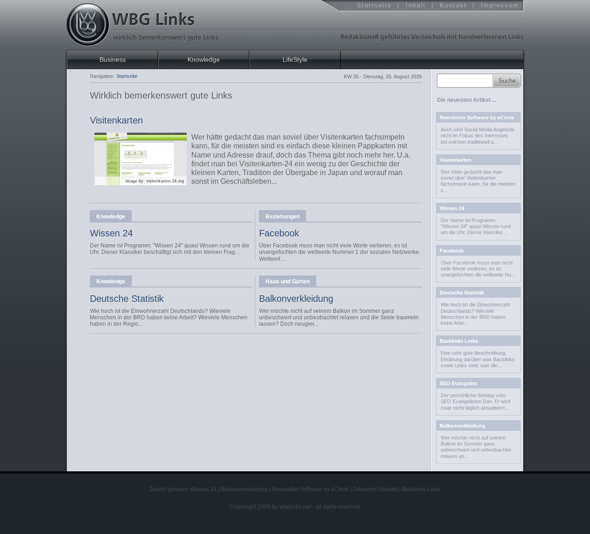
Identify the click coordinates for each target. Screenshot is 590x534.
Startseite (374, 5)
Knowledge (110, 216)
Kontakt (453, 5)
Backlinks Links (459, 341)
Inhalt (416, 5)
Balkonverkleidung (296, 298)
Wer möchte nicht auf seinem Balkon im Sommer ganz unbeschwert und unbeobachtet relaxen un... (476, 447)
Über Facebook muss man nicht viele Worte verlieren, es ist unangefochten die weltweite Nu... (478, 268)
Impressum (500, 5)
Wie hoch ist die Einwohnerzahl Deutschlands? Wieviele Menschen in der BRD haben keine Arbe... (475, 314)
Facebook (279, 233)
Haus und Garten (288, 281)
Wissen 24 (111, 233)
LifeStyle (295, 59)
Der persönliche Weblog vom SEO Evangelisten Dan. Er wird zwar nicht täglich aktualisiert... (475, 401)
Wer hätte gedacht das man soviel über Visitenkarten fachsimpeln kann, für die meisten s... (478, 181)
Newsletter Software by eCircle (477, 117)
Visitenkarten (116, 120)
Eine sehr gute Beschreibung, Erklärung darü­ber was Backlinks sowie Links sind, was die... (478, 359)
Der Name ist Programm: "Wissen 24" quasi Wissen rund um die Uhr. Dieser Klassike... (476, 226)
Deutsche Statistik (127, 298)
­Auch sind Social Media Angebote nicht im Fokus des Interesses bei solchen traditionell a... (477, 135)
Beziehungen (283, 216)
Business (113, 59)
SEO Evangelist (458, 383)
